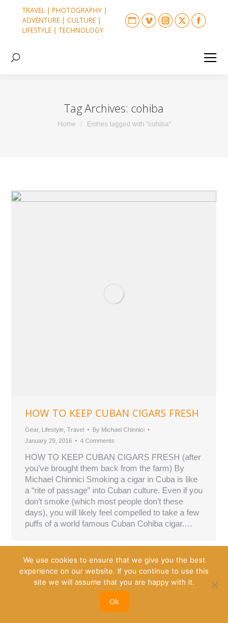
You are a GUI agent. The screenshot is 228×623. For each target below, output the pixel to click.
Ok (114, 601)
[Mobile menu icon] (210, 57)
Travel (75, 429)
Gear (31, 429)
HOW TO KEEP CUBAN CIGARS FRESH (112, 413)
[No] (214, 584)
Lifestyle (53, 429)
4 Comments (97, 440)
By (118, 429)
